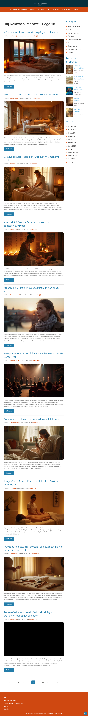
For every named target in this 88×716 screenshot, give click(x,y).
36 (57, 682)
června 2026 (72, 133)
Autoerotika (54, 9)
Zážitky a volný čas (74, 49)
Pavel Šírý (13, 163)
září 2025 (71, 162)
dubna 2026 (72, 139)
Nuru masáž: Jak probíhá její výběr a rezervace (78, 78)
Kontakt (6, 709)
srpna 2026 (72, 126)
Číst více (9, 86)
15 (19, 682)
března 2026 (72, 143)
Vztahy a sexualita (74, 40)
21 (47, 682)
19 (38, 682)
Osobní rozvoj (73, 46)
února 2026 (72, 146)
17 (28, 682)
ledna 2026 (72, 149)
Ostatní (70, 53)
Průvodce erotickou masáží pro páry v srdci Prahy (31, 32)
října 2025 (71, 159)
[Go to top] (85, 713)
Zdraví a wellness (74, 26)
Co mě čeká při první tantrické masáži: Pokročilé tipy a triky (79, 67)
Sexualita (71, 43)
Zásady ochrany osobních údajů (13, 703)
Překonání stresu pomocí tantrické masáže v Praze (79, 89)
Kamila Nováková (15, 98)
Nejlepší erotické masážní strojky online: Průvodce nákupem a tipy (79, 100)
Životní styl (72, 36)
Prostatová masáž (18, 9)
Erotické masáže (70, 9)
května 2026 (72, 136)
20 (43, 682)
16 (23, 682)
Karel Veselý (13, 36)
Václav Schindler (14, 360)
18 (33, 682)
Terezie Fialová (14, 553)
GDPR (6, 706)
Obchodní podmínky (10, 700)
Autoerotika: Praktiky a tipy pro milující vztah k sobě (31, 419)
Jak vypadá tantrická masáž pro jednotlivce (78, 110)
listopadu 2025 (73, 156)
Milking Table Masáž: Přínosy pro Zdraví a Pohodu (31, 94)
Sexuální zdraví (73, 33)
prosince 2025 (73, 152)
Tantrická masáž (38, 9)
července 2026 (73, 130)
